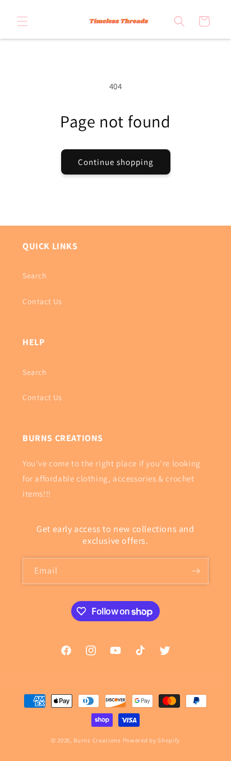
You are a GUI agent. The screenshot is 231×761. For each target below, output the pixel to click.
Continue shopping (116, 162)
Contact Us (42, 301)
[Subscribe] (195, 571)
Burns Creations (97, 740)
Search (34, 276)
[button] (22, 21)
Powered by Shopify (152, 740)
